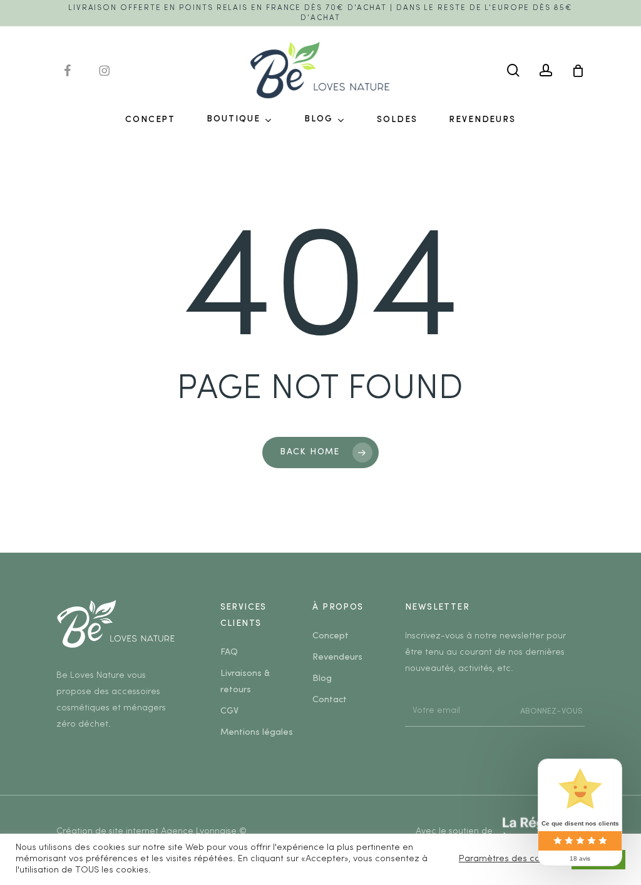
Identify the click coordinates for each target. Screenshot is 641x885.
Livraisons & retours (245, 682)
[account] (545, 70)
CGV (229, 711)
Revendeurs (337, 657)
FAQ (229, 652)
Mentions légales (256, 732)
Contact (329, 700)
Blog (322, 678)
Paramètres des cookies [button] (510, 859)
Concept (330, 636)
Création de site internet (107, 831)
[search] (513, 70)
